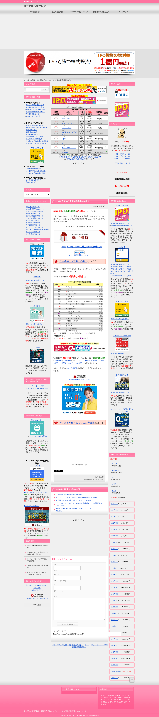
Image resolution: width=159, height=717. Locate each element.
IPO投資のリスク (31, 132)
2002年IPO (114, 652)
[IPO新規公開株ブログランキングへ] (79, 376)
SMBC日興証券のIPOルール (35, 209)
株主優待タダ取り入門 (101, 12)
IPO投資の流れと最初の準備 (35, 109)
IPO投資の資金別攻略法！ (34, 125)
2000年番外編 (115, 671)
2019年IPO (114, 542)
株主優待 (101, 477)
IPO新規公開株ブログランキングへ (37, 598)
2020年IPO (114, 536)
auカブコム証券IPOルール (34, 218)
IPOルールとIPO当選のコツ (35, 280)
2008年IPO (114, 613)
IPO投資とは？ (35, 12)
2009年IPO (114, 607)
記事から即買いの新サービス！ (121, 225)
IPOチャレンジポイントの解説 (121, 266)
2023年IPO (114, 517)
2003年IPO (114, 645)
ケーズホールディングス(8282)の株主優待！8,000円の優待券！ (77, 497)
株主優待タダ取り (42, 80)
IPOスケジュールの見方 (34, 116)
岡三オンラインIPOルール (34, 227)
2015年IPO (114, 568)
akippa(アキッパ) (68, 123)
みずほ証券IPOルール (33, 225)
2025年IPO (114, 504)
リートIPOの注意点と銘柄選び (36, 171)
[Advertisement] (79, 31)
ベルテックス (66, 128)
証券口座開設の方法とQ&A (35, 112)
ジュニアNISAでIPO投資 (34, 139)
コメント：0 (100, 479)
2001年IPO (114, 658)
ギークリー (115, 470)
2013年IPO (114, 581)
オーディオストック (69, 148)
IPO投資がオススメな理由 (35, 107)
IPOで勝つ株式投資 (35, 6)
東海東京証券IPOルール (34, 213)
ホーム (87, 645)
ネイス (114, 491)
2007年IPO (114, 620)
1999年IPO (114, 678)
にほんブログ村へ (37, 590)
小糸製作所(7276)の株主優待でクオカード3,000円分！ (74, 500)
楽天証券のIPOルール (33, 232)
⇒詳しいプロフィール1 (122, 154)
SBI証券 (68, 360)
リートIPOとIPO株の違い (34, 169)
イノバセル (115, 463)
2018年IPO (114, 549)
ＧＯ (113, 477)
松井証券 (63, 363)
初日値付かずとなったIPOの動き (37, 143)
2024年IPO (114, 510)
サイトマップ (123, 12)
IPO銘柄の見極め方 (32, 114)
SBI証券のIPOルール (33, 207)
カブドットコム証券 (75, 363)
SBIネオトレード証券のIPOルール (37, 229)
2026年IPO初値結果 (76, 159)
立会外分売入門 (57, 12)
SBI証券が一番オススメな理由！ (122, 276)
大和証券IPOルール (32, 220)
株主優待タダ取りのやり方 (73, 261)
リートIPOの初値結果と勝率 (35, 173)
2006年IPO (114, 626)
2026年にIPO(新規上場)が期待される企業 (81, 157)
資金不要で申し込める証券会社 (36, 127)
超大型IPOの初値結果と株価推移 (37, 141)
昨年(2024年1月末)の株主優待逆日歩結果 (82, 246)
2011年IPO (114, 594)
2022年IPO (114, 523)
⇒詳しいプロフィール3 (122, 158)
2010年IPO (114, 600)
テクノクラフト (67, 119)
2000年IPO (114, 665)
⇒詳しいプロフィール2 (122, 156)
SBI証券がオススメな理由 (34, 136)
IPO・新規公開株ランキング (79, 255)
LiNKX (114, 484)
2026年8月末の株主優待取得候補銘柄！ (69, 494)
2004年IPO (114, 639)
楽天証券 (58, 360)
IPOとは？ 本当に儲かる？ (35, 105)
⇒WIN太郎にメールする (122, 163)
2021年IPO (114, 529)
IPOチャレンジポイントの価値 (121, 269)
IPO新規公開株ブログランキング (79, 379)
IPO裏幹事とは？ (31, 130)
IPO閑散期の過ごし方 (33, 134)
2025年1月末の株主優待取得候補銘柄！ (71, 201)
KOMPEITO (66, 152)
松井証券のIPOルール (33, 234)
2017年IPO (114, 555)
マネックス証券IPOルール (34, 211)
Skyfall (64, 139)
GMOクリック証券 (90, 360)
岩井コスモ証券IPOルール (34, 216)
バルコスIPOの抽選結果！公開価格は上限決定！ (67, 645)
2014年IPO (114, 574)
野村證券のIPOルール (33, 223)
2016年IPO (114, 562)
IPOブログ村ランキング (79, 12)
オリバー (65, 143)
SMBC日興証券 (71, 368)
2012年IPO (114, 587)
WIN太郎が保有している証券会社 (76, 422)
